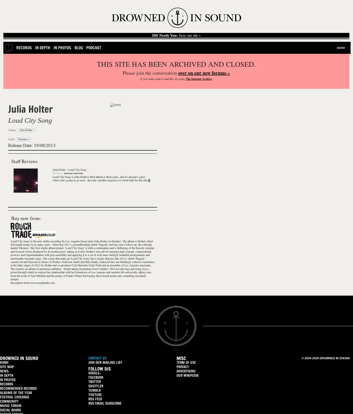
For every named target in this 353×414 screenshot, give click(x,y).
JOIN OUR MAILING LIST (105, 362)
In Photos (62, 48)
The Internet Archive (199, 79)
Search (341, 47)
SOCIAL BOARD (10, 410)
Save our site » (176, 35)
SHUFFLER (95, 386)
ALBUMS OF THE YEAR (16, 392)
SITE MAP (7, 366)
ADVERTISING (185, 371)
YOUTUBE (95, 394)
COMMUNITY (9, 401)
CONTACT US (97, 358)
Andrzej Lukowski (73, 173)
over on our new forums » (204, 72)
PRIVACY (182, 366)
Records (24, 48)
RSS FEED (95, 399)
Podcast (93, 48)
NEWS (4, 371)
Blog (78, 48)
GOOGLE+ (94, 373)
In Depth (42, 48)
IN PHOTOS (8, 379)
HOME (4, 362)
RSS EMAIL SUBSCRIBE (105, 403)
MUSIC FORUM (10, 405)
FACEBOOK (95, 377)
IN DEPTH (6, 375)
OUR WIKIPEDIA (187, 375)
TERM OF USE (186, 362)
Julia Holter (30, 109)
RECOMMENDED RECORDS (18, 388)
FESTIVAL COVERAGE (14, 397)
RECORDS (6, 384)
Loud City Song (30, 120)
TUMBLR (94, 390)
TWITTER (94, 381)
